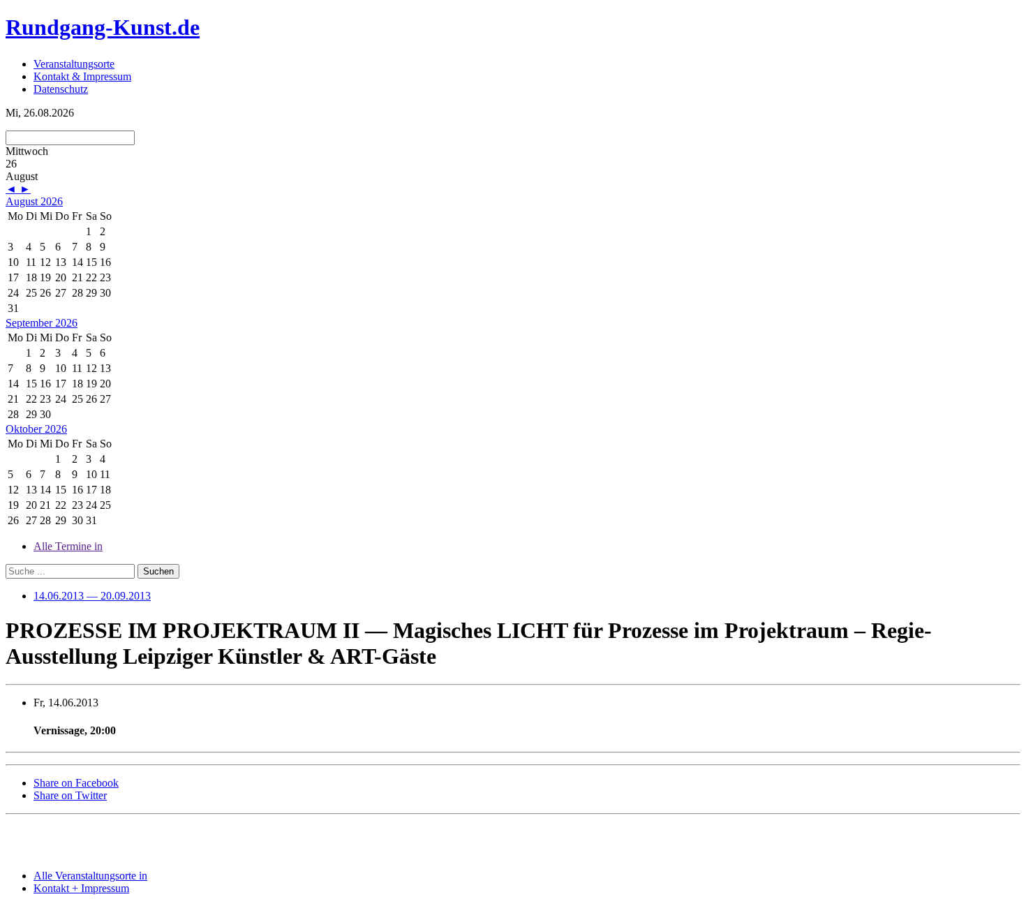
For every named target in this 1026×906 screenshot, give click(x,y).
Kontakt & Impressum (82, 76)
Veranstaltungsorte (74, 64)
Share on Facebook (76, 783)
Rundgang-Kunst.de (103, 27)
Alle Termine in (68, 546)
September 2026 (41, 323)
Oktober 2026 (36, 429)
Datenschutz (61, 89)
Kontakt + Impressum (81, 888)
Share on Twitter (70, 795)
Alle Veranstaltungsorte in (90, 876)
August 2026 (34, 201)
